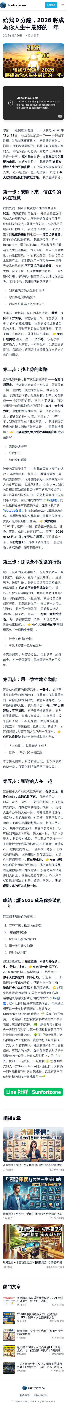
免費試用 (51, 5)
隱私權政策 (40, 1395)
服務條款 (25, 1395)
